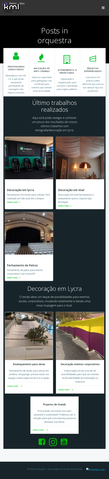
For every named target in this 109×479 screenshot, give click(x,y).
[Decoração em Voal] (80, 157)
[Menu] (103, 7)
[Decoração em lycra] (29, 157)
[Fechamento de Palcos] (29, 233)
